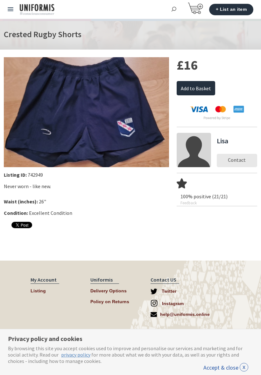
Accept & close (224, 367)
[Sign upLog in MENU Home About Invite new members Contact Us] (10, 9)
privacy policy (75, 354)
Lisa (222, 140)
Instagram (172, 303)
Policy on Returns (109, 301)
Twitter (168, 291)
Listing (38, 290)
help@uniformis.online (185, 314)
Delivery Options (108, 290)
